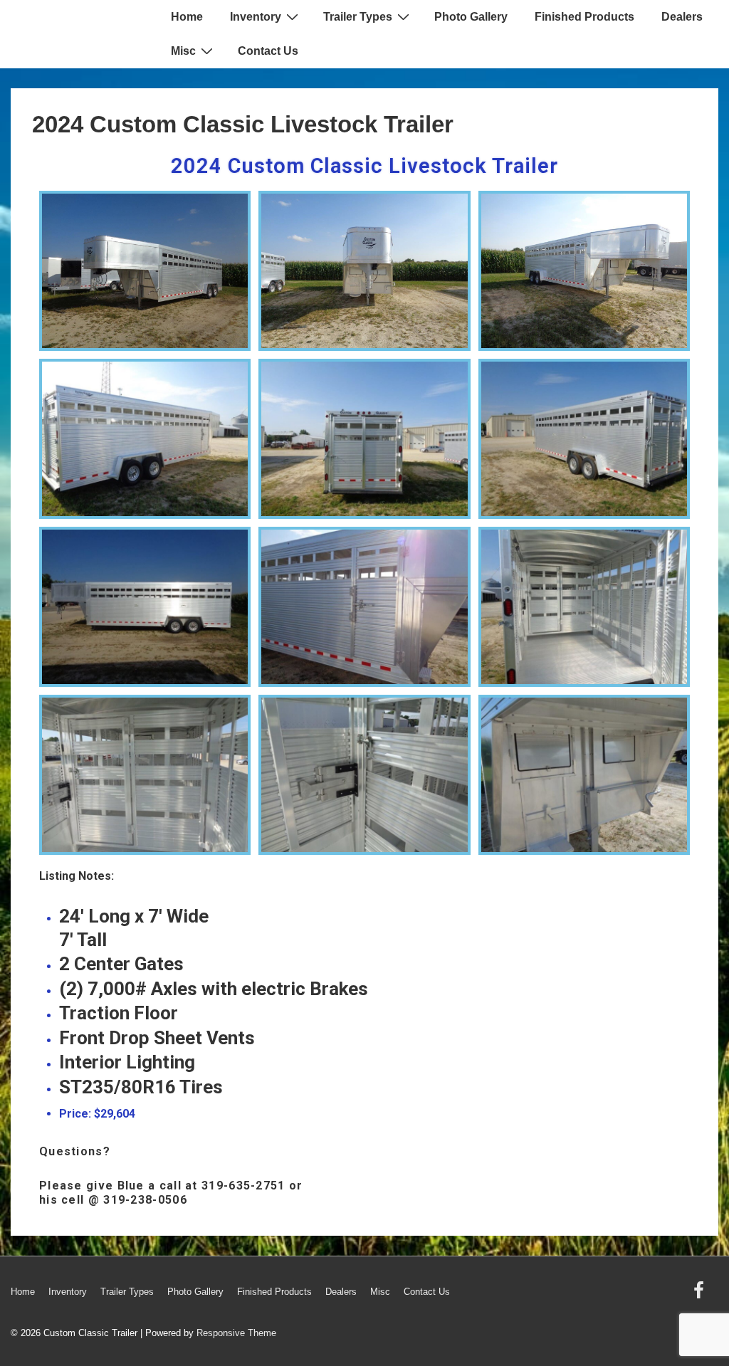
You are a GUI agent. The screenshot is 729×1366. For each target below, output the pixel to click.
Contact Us (268, 51)
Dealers (682, 17)
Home (187, 17)
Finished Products (584, 17)
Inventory (255, 17)
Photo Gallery (471, 17)
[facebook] (700, 1295)
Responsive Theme (236, 1333)
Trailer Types (357, 17)
